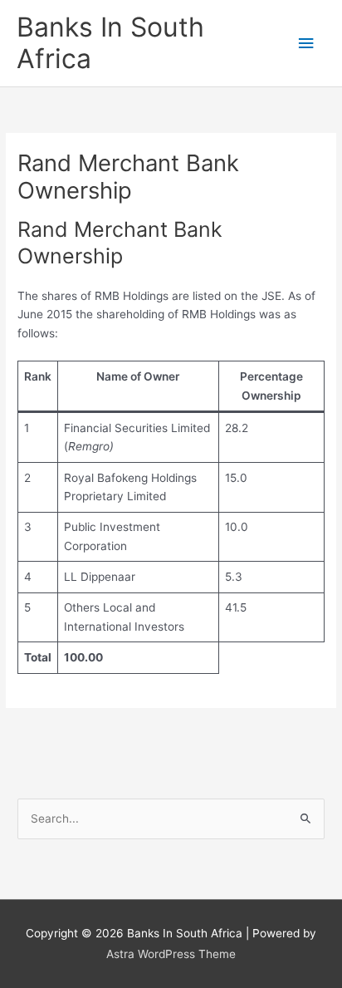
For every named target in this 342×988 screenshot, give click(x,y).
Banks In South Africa (110, 43)
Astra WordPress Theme (171, 954)
